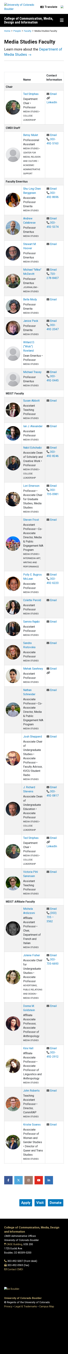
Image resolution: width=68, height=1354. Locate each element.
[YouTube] (39, 1180)
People (17, 30)
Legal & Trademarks (26, 1306)
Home (7, 30)
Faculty (27, 30)
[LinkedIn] (49, 1180)
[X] (18, 1180)
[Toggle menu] (62, 20)
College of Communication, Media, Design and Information (28, 20)
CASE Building (14, 1244)
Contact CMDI (15, 1269)
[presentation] (13, 107)
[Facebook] (8, 1180)
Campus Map (46, 1306)
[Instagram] (28, 1180)
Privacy (8, 1306)
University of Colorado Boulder (23, 1298)
